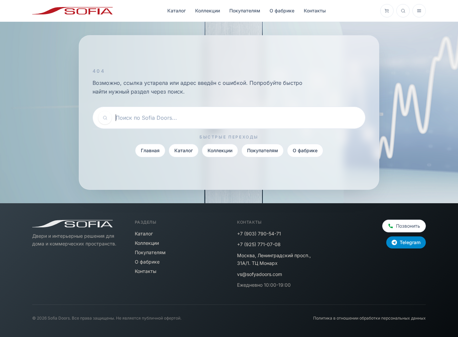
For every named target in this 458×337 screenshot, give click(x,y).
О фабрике (282, 10)
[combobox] (238, 118)
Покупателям (244, 10)
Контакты (315, 10)
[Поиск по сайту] (403, 10)
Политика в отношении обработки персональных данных (369, 318)
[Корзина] (387, 10)
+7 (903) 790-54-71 (259, 233)
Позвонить (408, 226)
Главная (150, 150)
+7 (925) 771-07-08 (259, 244)
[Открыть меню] (419, 10)
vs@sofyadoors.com (259, 274)
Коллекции (207, 10)
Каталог (176, 10)
